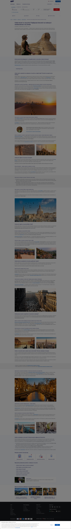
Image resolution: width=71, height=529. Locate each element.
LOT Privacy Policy (17, 527)
